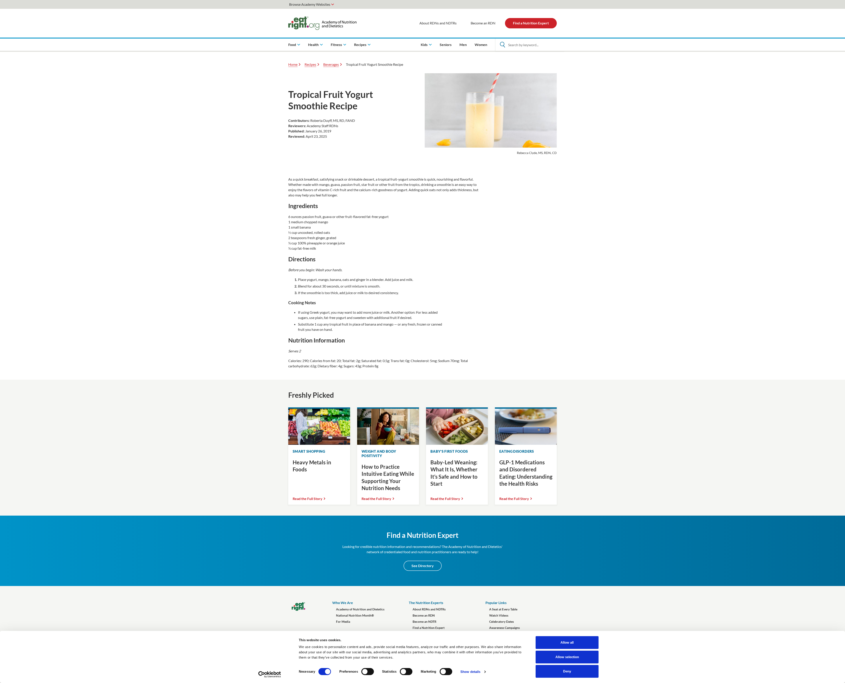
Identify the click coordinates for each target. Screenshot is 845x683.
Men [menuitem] (463, 44)
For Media (343, 621)
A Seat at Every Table (503, 609)
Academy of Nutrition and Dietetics (360, 609)
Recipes (310, 64)
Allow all (567, 642)
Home (293, 64)
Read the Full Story (307, 498)
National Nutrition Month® (355, 615)
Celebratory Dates (501, 621)
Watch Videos (499, 615)
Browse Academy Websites (309, 4)
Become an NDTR (424, 621)
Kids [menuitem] (424, 44)
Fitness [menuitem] (336, 44)
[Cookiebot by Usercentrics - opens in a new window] (269, 674)
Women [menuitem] (481, 44)
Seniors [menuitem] (446, 44)
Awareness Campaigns (504, 628)
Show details (470, 672)
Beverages (331, 64)
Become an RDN (483, 23)
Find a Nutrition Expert (531, 23)
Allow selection (567, 657)
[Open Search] (502, 44)
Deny (567, 671)
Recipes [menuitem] (360, 44)
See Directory (422, 566)
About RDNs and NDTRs (438, 23)
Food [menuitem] (292, 44)
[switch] (367, 671)
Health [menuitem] (313, 44)
